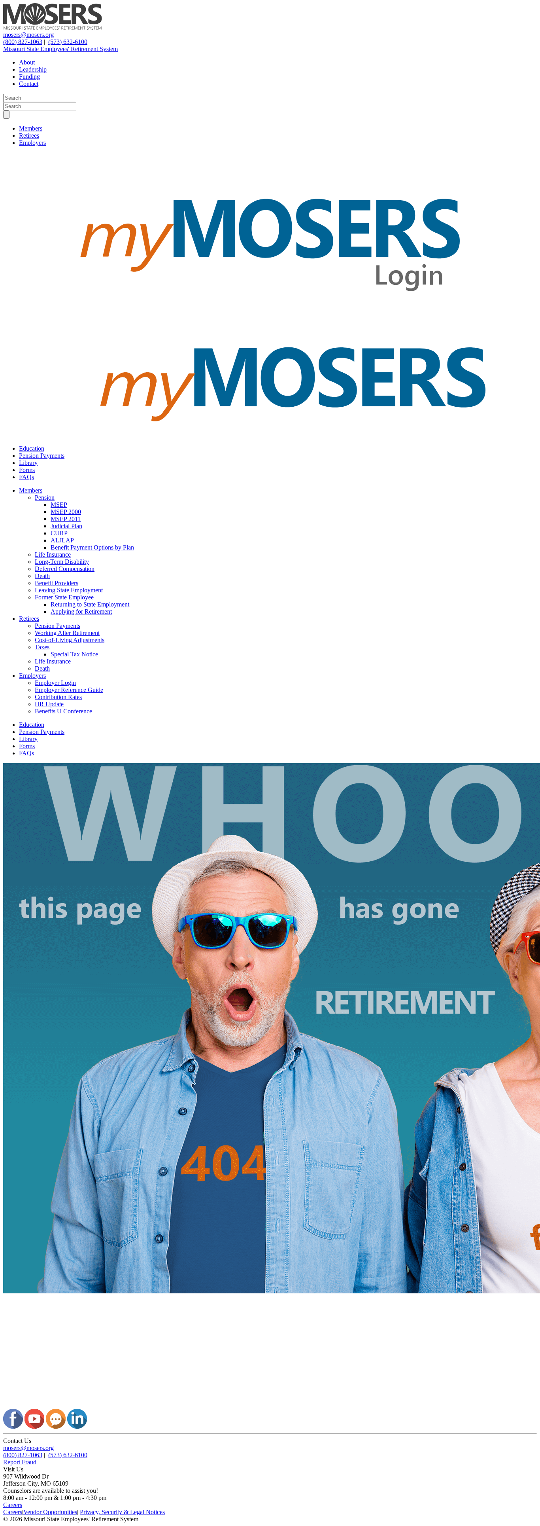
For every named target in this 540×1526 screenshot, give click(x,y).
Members (30, 128)
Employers (32, 142)
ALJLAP (62, 540)
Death (42, 575)
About (27, 62)
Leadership (33, 69)
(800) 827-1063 (22, 41)
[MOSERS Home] (52, 27)
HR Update (49, 704)
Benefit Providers (56, 583)
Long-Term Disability (62, 561)
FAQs (26, 477)
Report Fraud (19, 1462)
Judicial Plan (66, 526)
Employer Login (55, 682)
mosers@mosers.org (28, 34)
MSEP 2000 (66, 511)
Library (28, 462)
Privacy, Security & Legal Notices (122, 1512)
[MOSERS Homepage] (270, 1405)
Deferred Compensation (64, 568)
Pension (45, 497)
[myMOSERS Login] (270, 316)
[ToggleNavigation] (6, 114)
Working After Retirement (67, 632)
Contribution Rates (58, 697)
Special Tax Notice (74, 654)
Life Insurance (53, 554)
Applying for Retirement (81, 611)
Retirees (29, 135)
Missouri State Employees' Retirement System (60, 48)
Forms (27, 469)
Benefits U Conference (63, 711)
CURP (59, 533)
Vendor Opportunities (50, 1512)
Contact (28, 83)
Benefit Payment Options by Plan (92, 547)
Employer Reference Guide (69, 689)
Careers (12, 1504)
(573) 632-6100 (67, 41)
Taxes (42, 647)
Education (31, 448)
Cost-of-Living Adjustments (69, 640)
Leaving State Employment (69, 590)
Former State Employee (64, 597)
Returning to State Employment (90, 604)
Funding (29, 76)
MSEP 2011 (66, 519)
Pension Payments (41, 455)
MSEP (59, 504)
